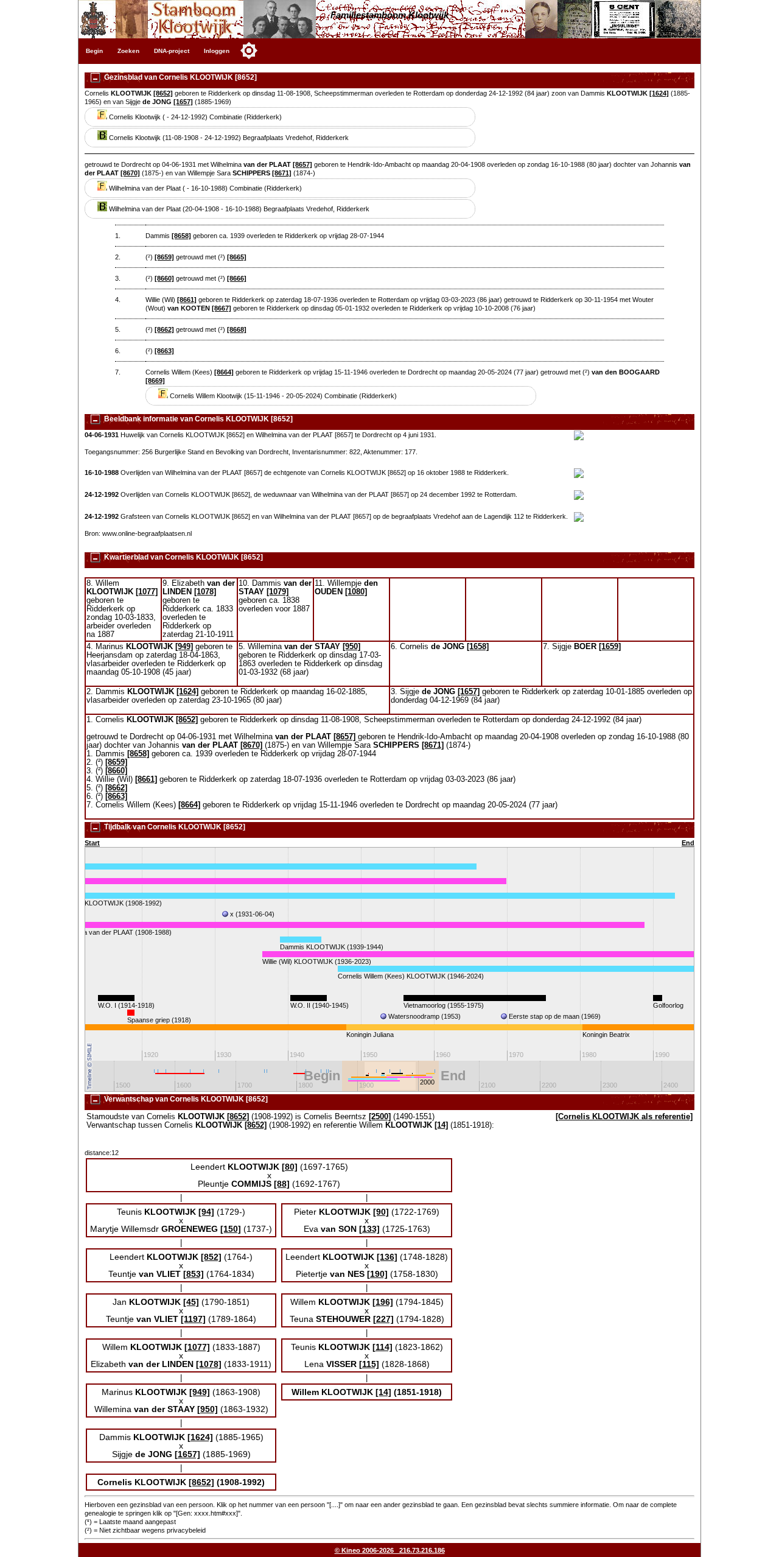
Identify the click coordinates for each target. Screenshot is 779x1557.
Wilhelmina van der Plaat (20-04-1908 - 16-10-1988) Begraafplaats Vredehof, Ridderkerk (238, 209)
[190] (377, 1274)
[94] (206, 1212)
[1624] (659, 93)
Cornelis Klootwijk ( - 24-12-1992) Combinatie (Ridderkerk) (194, 117)
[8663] (164, 350)
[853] (193, 1274)
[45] (191, 1302)
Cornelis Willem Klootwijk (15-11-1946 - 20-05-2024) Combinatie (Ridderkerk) (282, 395)
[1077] (147, 592)
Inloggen (216, 50)
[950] (351, 646)
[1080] (356, 592)
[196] (382, 1302)
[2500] (380, 1116)
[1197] (193, 1319)
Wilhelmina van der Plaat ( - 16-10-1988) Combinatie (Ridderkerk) (204, 188)
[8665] (236, 257)
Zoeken (128, 50)
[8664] (224, 372)
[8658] (181, 235)
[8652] (163, 93)
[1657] (183, 101)
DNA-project (171, 50)
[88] (282, 1184)
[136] (387, 1257)
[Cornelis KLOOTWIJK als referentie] (624, 1116)
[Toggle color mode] (249, 50)
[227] (383, 1319)
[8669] (155, 380)
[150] (230, 1229)
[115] (369, 1364)
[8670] (130, 173)
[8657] (302, 164)
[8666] (236, 278)
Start (92, 842)
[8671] (282, 173)
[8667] (221, 308)
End (688, 842)
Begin (94, 50)
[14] (441, 1125)
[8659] (164, 257)
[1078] (205, 592)
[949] (184, 646)
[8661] (187, 299)
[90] (381, 1212)
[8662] (164, 329)
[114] (382, 1347)
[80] (290, 1167)
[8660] (164, 278)
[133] (369, 1229)
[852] (211, 1257)
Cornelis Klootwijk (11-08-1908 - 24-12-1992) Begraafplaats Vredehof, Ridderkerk (228, 137)
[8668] (236, 329)
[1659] (610, 646)
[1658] (478, 646)
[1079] (277, 592)
